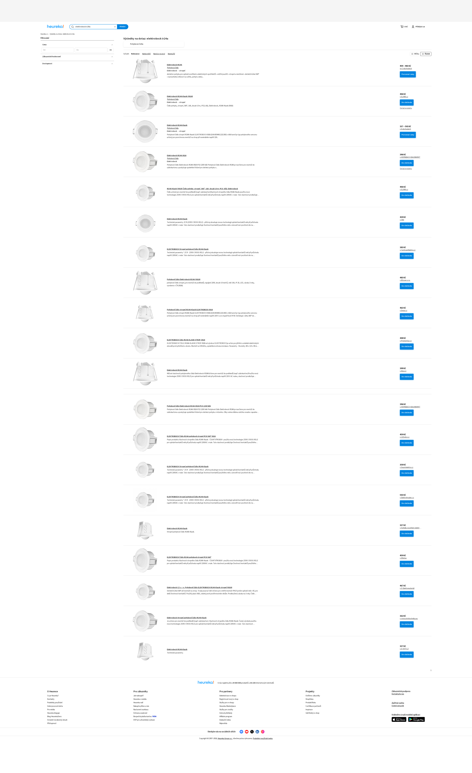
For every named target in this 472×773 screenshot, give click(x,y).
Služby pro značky (226, 709)
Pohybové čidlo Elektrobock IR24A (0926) (183, 279)
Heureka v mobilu (140, 699)
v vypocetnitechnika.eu (409, 618)
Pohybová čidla (172, 68)
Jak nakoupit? (138, 695)
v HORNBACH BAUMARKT (410, 157)
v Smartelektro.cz (406, 467)
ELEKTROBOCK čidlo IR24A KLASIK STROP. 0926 (186, 340)
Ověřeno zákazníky (313, 695)
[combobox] (93, 26)
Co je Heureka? (53, 695)
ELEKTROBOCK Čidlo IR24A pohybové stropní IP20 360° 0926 (191, 436)
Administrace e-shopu (227, 695)
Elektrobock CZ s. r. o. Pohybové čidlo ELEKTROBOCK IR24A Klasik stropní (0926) (199, 587)
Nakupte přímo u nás (141, 706)
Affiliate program (225, 716)
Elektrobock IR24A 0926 (176, 155)
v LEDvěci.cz (404, 437)
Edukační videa (225, 720)
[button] (58, 50)
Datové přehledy (225, 713)
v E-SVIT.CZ (404, 649)
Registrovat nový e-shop (228, 699)
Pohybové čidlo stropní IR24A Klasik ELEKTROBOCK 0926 (190, 309)
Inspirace (309, 709)
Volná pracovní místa (55, 706)
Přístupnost (51, 723)
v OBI (402, 220)
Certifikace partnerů (313, 706)
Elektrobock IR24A (174, 65)
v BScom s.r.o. (405, 280)
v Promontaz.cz (406, 341)
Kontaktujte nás (398, 694)
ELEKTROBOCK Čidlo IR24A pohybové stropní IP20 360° (189, 557)
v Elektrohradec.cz (407, 498)
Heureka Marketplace (227, 706)
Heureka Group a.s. (225, 738)
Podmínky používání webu (263, 738)
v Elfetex (403, 558)
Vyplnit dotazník (398, 706)
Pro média (51, 709)
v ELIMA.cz (404, 97)
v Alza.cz (403, 371)
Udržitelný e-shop (312, 713)
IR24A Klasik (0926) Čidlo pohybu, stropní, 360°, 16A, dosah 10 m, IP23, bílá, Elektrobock (202, 188)
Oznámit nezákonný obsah (57, 720)
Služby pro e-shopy (226, 702)
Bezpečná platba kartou (142, 716)
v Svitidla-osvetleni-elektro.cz (411, 528)
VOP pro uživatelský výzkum (144, 720)
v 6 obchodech (405, 129)
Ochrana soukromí (140, 713)
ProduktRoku (311, 702)
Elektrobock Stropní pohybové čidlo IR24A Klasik (186, 618)
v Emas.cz (403, 310)
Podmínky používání (54, 702)
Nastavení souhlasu (140, 709)
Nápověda (223, 723)
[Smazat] (115, 26)
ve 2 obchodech (406, 68)
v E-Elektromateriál (407, 588)
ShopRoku (309, 699)
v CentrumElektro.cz (407, 250)
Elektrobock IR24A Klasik (177, 125)
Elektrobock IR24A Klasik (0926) (180, 96)
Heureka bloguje (53, 713)
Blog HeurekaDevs (54, 716)
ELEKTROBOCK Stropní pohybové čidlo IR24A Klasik (187, 249)
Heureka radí (138, 702)
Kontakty (50, 699)
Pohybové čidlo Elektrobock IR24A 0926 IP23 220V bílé (189, 406)
